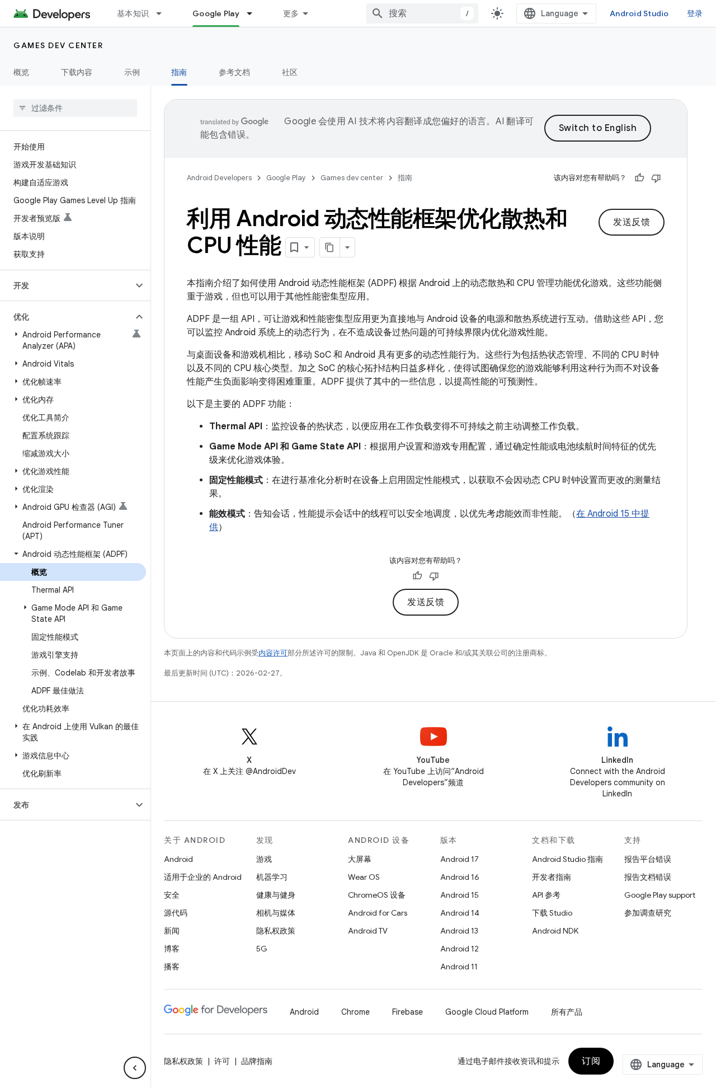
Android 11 (459, 967)
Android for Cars (377, 913)
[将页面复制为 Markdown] (330, 247)
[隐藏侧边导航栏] (135, 1068)
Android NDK (555, 931)
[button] (66, 285)
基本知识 (133, 13)
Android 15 (459, 895)
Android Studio (639, 13)
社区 (290, 72)
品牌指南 (256, 1061)
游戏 (264, 859)
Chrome (355, 1012)
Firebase (407, 1012)
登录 (695, 13)
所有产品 (566, 1012)
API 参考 (546, 895)
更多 (291, 13)
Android (178, 859)
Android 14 (459, 913)
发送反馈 (631, 222)
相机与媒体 (275, 913)
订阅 (591, 1061)
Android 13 (459, 931)
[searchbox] (75, 108)
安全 (172, 895)
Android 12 (459, 949)
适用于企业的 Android (203, 877)
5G (261, 949)
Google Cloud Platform (487, 1012)
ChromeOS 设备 (377, 895)
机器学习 (272, 877)
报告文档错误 (647, 877)
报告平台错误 (647, 859)
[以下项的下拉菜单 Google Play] (254, 13)
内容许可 (273, 653)
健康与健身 (275, 895)
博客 (172, 949)
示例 (132, 72)
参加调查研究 (647, 913)
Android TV (368, 931)
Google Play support (659, 895)
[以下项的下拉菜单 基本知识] (164, 13)
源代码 (175, 913)
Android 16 (459, 877)
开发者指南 (551, 877)
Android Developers (219, 177)
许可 (222, 1061)
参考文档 (235, 72)
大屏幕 (359, 859)
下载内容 (77, 72)
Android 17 (459, 859)
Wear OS (364, 877)
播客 (172, 967)
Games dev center (58, 45)
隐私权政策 (275, 931)
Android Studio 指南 (567, 859)
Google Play (215, 13)
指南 (179, 72)
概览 (21, 72)
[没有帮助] (656, 178)
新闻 (172, 931)
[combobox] (422, 13)
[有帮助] (639, 178)
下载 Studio (552, 913)
